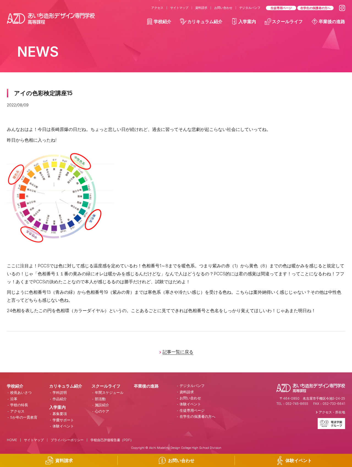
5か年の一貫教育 (23, 417)
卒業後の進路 (332, 21)
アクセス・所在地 (332, 412)
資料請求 (201, 8)
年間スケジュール (109, 392)
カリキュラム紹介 (204, 21)
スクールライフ (287, 21)
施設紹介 (102, 405)
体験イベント (63, 426)
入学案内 (247, 21)
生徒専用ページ (281, 8)
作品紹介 (60, 399)
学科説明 (60, 392)
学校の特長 (19, 405)
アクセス (157, 8)
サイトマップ (179, 8)
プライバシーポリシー (67, 440)
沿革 (13, 399)
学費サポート (63, 420)
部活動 (100, 399)
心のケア (102, 411)
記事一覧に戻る (178, 352)
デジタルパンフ (249, 8)
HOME (12, 440)
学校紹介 (162, 21)
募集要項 (60, 413)
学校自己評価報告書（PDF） (111, 440)
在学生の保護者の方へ (315, 8)
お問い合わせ (223, 8)
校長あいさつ (21, 392)
